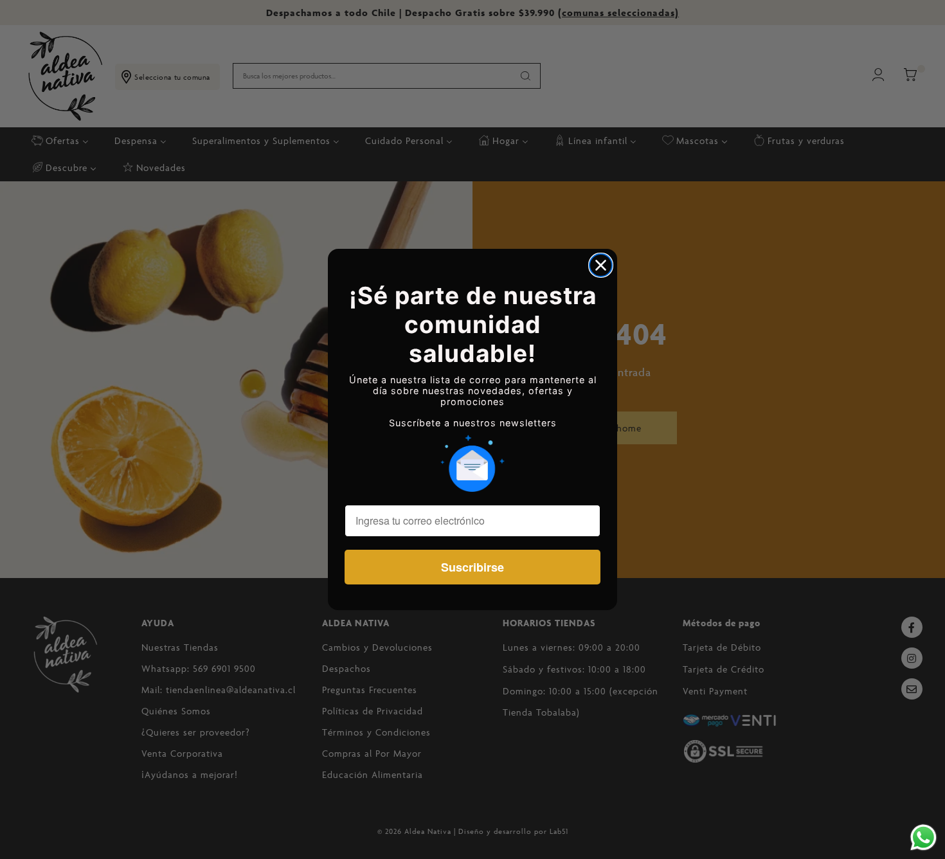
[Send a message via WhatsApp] (923, 837)
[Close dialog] (601, 265)
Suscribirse (472, 567)
